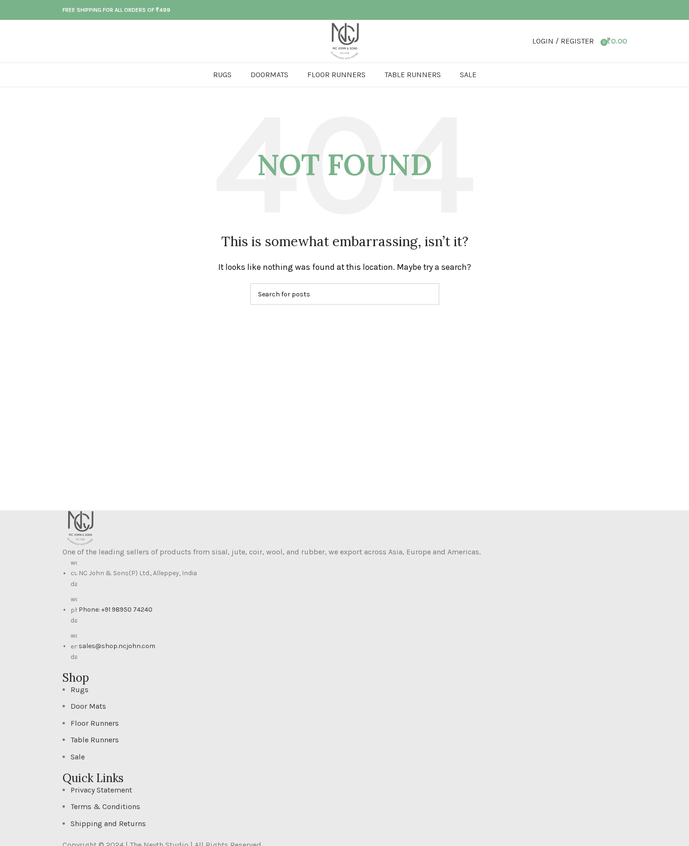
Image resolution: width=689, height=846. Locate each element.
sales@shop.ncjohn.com (117, 646)
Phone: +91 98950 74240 (115, 610)
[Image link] (80, 527)
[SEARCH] (428, 294)
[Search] (62, 41)
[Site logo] (345, 40)
